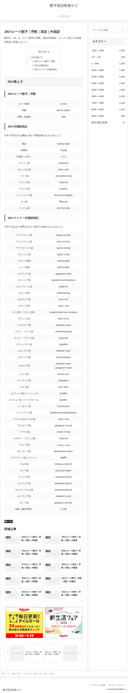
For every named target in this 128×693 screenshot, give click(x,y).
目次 (40, 51)
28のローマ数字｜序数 (45, 61)
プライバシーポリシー (117, 685)
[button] (123, 30)
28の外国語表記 (42, 65)
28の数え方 (37, 57)
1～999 (9, 521)
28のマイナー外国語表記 (46, 69)
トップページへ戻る (98, 685)
